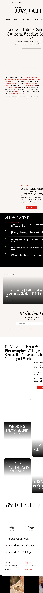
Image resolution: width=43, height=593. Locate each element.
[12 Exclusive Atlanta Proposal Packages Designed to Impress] (7, 248)
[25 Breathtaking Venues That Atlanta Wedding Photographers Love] (7, 225)
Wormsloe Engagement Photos (14, 83)
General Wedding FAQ (31, 85)
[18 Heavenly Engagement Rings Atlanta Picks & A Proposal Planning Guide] (7, 232)
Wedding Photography (31, 25)
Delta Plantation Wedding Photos (24, 79)
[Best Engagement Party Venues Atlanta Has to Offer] (7, 240)
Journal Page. (17, 91)
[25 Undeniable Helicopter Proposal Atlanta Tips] (7, 255)
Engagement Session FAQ (13, 87)
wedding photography (16, 93)
